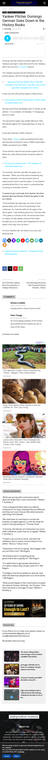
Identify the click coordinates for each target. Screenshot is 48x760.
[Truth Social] (14, 240)
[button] (44, 3)
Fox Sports (22, 67)
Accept (7, 756)
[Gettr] (23, 240)
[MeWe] (41, 240)
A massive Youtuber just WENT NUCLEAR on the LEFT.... (31, 679)
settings (21, 752)
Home (4, 9)
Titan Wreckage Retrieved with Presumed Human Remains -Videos (36, 285)
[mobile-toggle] (4, 3)
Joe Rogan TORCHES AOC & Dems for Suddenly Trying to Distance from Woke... (31, 667)
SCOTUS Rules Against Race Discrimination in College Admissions (11, 285)
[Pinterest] (15, 268)
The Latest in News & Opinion (16, 12)
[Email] (32, 240)
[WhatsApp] (20, 268)
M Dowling (7, 29)
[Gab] (18, 240)
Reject (16, 756)
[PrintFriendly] (36, 240)
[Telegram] (27, 240)
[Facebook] (5, 240)
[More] (5, 245)
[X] (9, 240)
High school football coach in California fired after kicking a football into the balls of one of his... (31, 693)
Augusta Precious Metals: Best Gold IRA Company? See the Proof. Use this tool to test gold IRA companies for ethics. (25, 85)
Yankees (16, 139)
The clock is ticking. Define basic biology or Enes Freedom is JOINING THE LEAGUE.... (31, 654)
